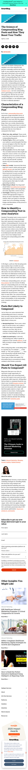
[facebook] (2, 46)
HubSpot (16, 260)
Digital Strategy (16, 462)
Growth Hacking (6, 462)
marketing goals (15, 398)
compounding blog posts (15, 113)
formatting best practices (18, 187)
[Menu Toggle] (26, 8)
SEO (7, 165)
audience (19, 340)
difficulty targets (7, 169)
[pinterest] (13, 46)
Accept (14, 760)
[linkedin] (6, 46)
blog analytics (5, 283)
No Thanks (14, 764)
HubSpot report (6, 90)
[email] (17, 46)
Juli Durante (6, 51)
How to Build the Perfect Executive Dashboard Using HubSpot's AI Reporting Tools (12, 674)
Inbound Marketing (11, 460)
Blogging (20, 460)
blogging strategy (18, 383)
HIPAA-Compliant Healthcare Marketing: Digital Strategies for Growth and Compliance (13, 643)
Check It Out (14, 452)
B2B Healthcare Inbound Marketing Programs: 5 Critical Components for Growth (13, 611)
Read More (13, 5)
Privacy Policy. (10, 751)
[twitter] (10, 46)
